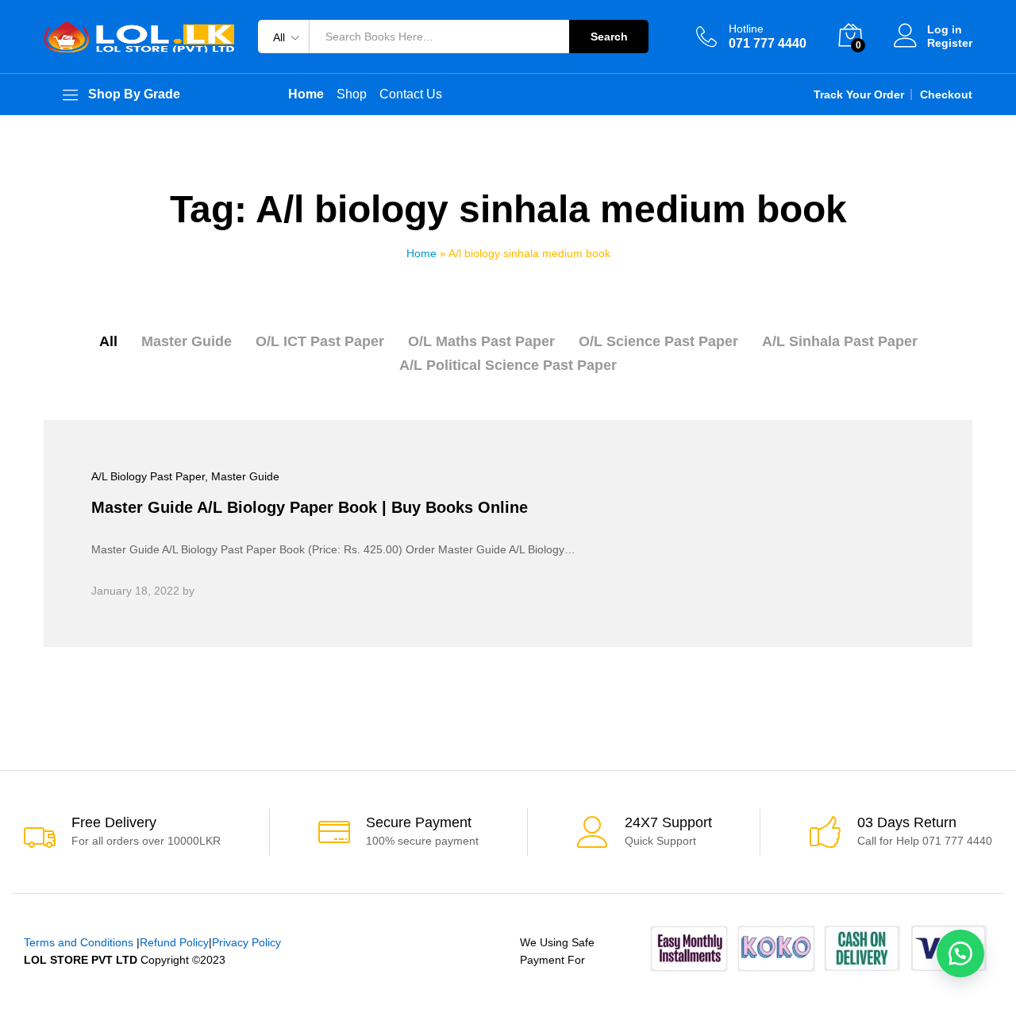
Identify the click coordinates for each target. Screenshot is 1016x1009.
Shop (352, 94)
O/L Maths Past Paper (481, 341)
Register (949, 43)
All (108, 341)
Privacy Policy (246, 942)
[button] (960, 953)
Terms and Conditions (78, 942)
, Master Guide (242, 476)
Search (609, 36)
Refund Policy (174, 942)
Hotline (746, 28)
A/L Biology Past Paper (148, 476)
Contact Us (410, 94)
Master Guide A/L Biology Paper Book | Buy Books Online (309, 507)
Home (421, 253)
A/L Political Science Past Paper (508, 365)
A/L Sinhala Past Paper (840, 341)
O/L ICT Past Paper (320, 341)
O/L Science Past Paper (658, 341)
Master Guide (186, 341)
